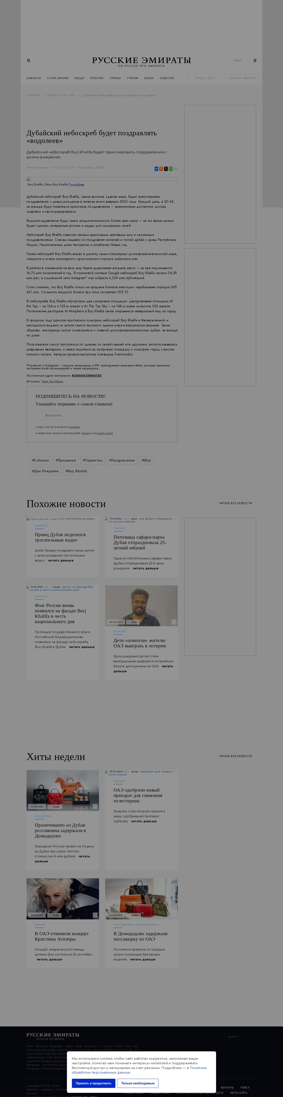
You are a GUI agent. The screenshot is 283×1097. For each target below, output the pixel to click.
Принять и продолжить (93, 1083)
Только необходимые (138, 1083)
